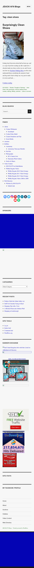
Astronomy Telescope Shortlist (16, 149)
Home (4, 501)
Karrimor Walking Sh (16, 70)
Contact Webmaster (11, 129)
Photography (9, 154)
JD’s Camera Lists (13, 156)
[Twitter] (8, 196)
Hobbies (6, 144)
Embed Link (11, 186)
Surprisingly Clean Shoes (13, 26)
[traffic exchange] (17, 371)
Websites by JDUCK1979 (13, 183)
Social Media (9, 139)
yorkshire (18, 91)
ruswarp (5, 91)
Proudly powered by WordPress (20, 528)
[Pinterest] (15, 196)
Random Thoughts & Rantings (17, 87)
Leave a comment (26, 91)
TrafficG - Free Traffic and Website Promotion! (17, 358)
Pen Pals (8, 151)
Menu (28, 6)
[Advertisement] (17, 231)
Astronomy (9, 146)
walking (9, 91)
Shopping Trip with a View (11, 306)
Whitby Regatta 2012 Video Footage (18, 176)
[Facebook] (5, 196)
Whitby (13, 91)
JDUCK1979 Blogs (11, 6)
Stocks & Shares (10, 161)
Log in (6, 325)
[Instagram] (11, 196)
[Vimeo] (28, 196)
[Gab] (18, 200)
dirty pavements (10, 89)
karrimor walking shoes (21, 89)
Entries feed (7, 328)
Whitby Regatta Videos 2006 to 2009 (18, 178)
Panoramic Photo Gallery (15, 159)
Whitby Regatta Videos (12, 168)
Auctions (6, 141)
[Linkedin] (18, 196)
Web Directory (8, 181)
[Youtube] (15, 200)
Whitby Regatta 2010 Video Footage (18, 171)
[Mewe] (22, 196)
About (6, 127)
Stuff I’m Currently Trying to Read (14, 304)
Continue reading (7, 83)
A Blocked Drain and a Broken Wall (14, 308)
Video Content (8, 164)
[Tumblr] (25, 196)
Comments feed (8, 330)
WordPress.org (8, 333)
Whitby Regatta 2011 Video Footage (18, 173)
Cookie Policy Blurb (11, 134)
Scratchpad (11, 131)
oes (23, 70)
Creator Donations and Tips (13, 136)
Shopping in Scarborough (11, 311)
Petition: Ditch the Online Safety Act (14, 301)
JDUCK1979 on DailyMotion (14, 166)
